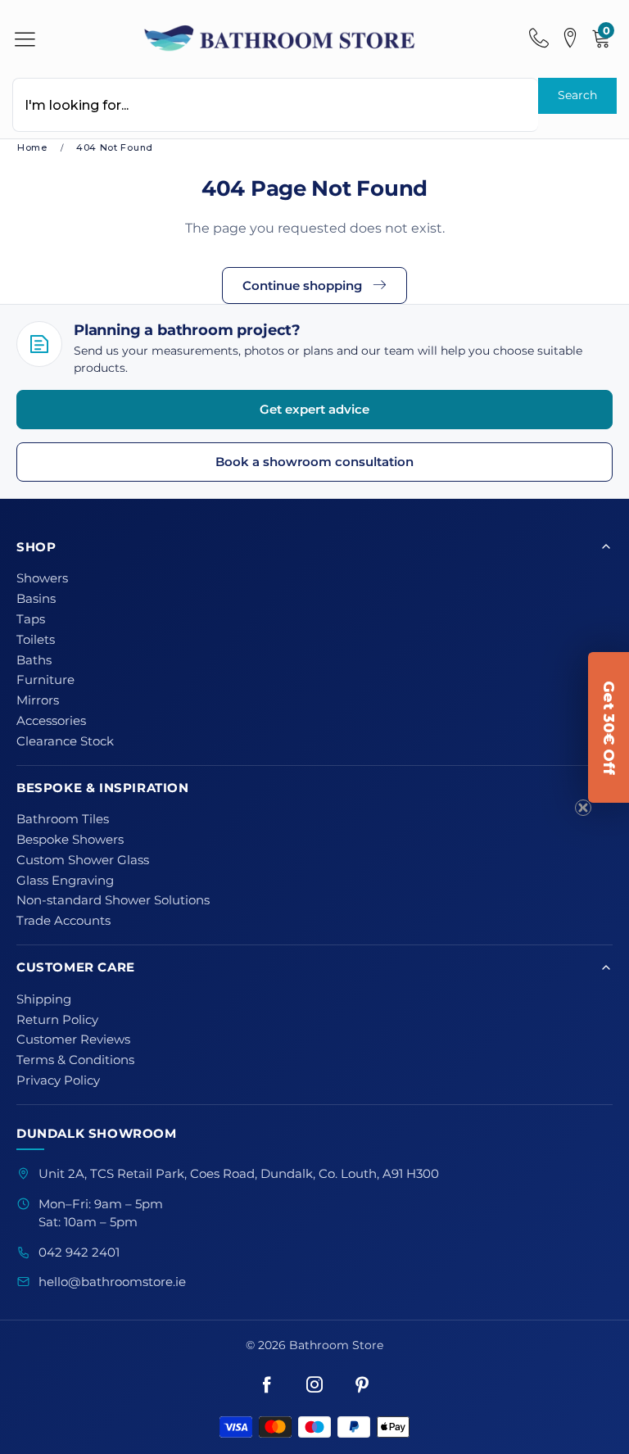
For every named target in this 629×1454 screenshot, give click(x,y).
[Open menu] (25, 39)
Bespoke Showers (70, 839)
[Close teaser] (583, 807)
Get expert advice (314, 409)
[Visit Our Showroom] (570, 38)
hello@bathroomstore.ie (112, 1282)
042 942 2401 (79, 1252)
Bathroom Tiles (62, 819)
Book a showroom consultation (314, 461)
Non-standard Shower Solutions (113, 900)
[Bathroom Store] (280, 38)
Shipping (43, 999)
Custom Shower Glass (82, 860)
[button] (608, 727)
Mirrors (37, 700)
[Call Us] (538, 38)
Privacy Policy (58, 1080)
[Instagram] (314, 1385)
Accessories (51, 720)
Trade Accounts (63, 920)
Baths (34, 660)
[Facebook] (267, 1385)
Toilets (35, 639)
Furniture (45, 680)
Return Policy (57, 1019)
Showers (42, 578)
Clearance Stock (65, 741)
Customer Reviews (73, 1039)
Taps (30, 619)
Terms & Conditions (75, 1060)
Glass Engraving (65, 880)
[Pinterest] (362, 1385)
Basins (36, 598)
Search (577, 95)
